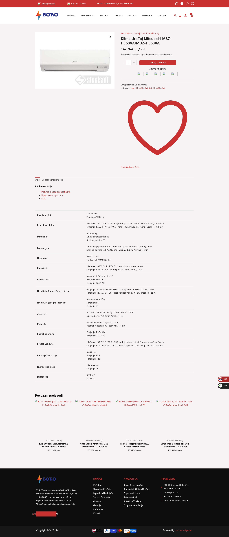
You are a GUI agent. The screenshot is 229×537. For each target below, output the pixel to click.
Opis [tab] (37, 179)
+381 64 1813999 (78, 3)
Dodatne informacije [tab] (52, 179)
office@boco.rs (48, 3)
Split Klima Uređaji (150, 33)
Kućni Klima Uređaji (130, 33)
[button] (94, 16)
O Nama (119, 16)
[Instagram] (176, 3)
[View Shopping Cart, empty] (191, 15)
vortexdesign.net (183, 530)
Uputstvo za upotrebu (52, 195)
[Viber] (192, 3)
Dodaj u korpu (158, 62)
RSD (223, 379)
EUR (223, 385)
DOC (43, 198)
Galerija (132, 16)
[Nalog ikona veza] (185, 15)
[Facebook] (181, 3)
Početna (71, 16)
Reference (147, 16)
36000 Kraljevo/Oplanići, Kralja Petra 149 (114, 4)
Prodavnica (87, 16)
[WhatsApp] (187, 3)
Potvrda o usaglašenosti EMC (56, 191)
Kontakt (161, 16)
